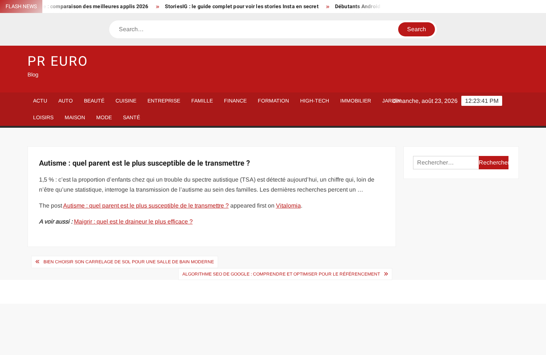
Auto (65, 101)
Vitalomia (288, 205)
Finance (235, 101)
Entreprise (163, 101)
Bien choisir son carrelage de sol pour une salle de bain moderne (128, 261)
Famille (202, 101)
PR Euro (57, 61)
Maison (75, 117)
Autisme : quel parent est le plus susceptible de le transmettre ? (146, 205)
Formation (273, 101)
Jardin (391, 101)
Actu (40, 101)
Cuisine (126, 101)
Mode (104, 117)
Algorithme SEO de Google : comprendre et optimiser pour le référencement (281, 274)
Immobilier (355, 101)
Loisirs (43, 117)
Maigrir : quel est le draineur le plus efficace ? (133, 221)
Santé (131, 117)
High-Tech (314, 101)
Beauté (94, 101)
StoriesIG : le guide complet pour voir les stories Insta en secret (236, 6)
